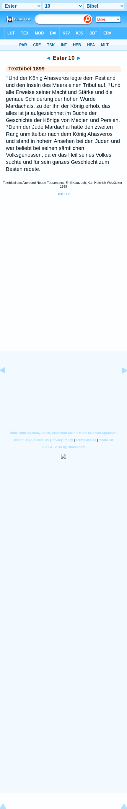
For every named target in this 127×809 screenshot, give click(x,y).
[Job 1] (119, 384)
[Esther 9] (7, 384)
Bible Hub (63, 194)
